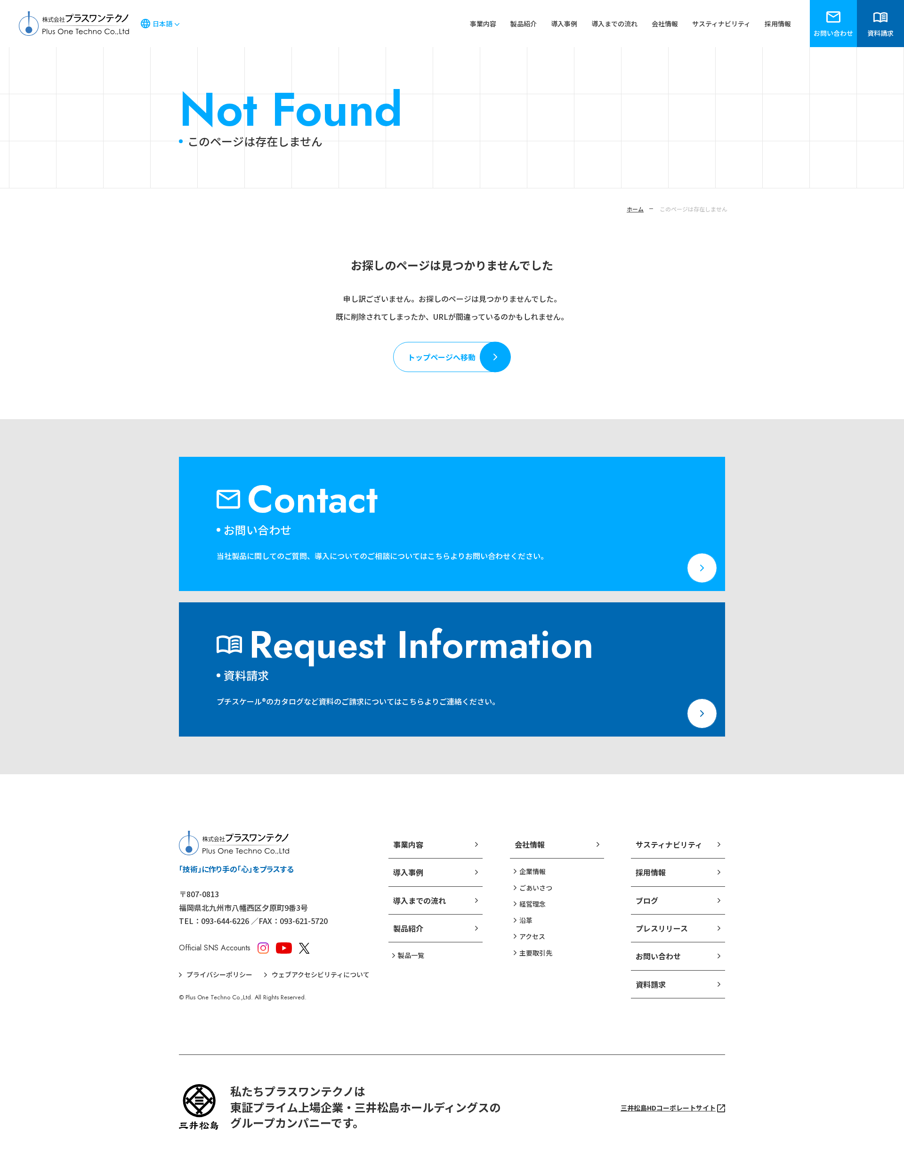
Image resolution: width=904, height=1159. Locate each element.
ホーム (635, 209)
